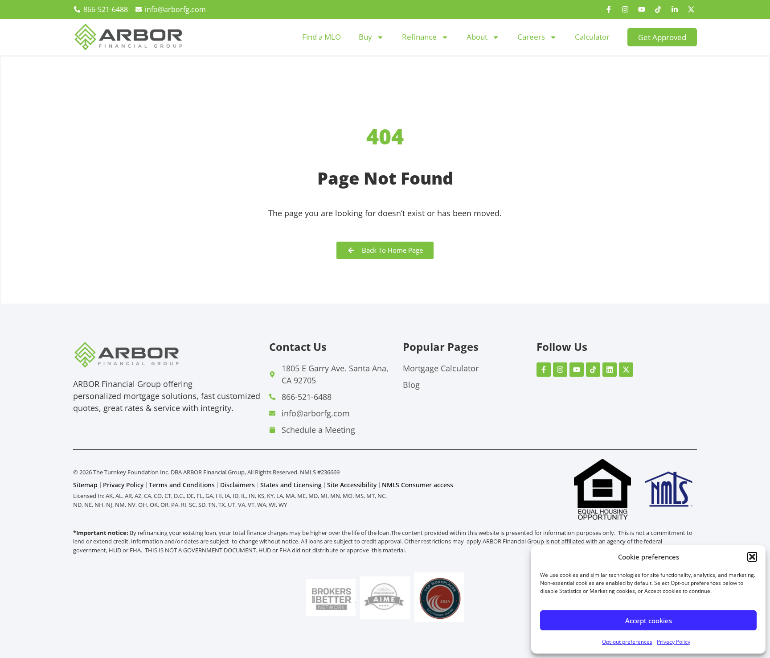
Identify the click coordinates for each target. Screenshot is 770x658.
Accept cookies (648, 620)
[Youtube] (641, 9)
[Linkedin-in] (674, 9)
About (477, 37)
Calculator (592, 37)
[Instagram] (625, 9)
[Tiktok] (658, 9)
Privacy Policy (673, 642)
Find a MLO (321, 37)
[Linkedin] (609, 369)
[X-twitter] (691, 9)
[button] (752, 556)
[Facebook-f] (608, 9)
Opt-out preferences (627, 642)
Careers (531, 37)
